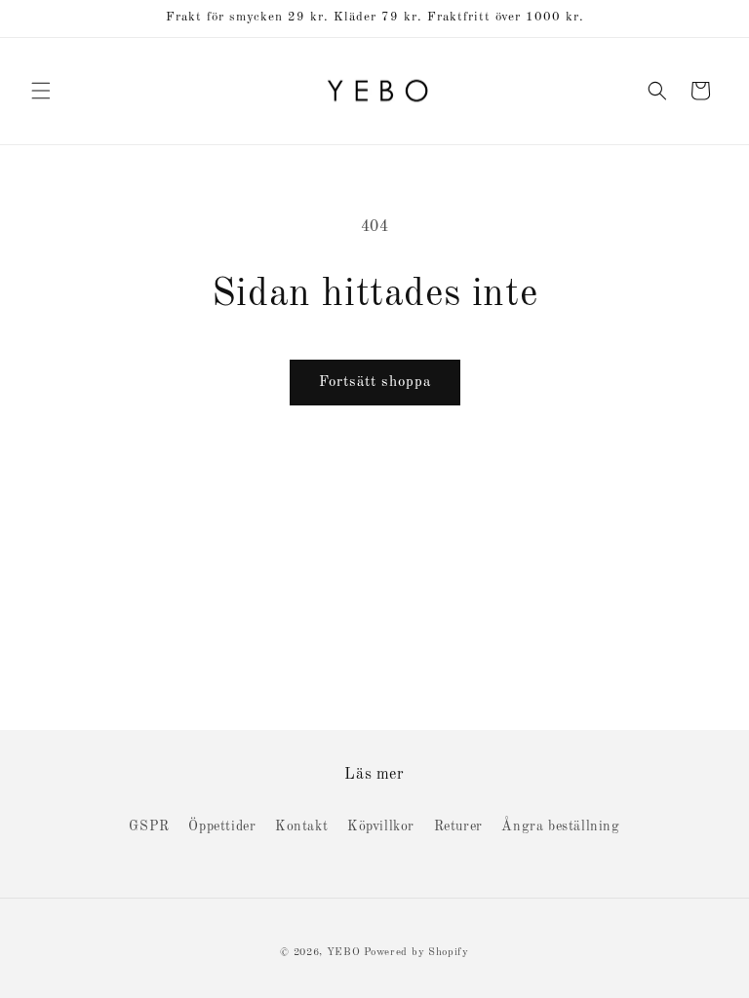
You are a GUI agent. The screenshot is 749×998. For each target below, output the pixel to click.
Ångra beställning (560, 826)
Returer (458, 826)
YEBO (344, 952)
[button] (41, 90)
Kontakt (301, 826)
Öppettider (222, 826)
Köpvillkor (380, 826)
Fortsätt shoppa (375, 382)
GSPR (149, 826)
